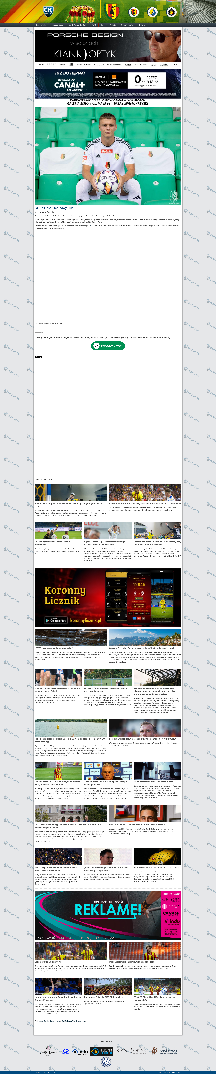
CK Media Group (176, 1072)
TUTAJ (91, 226)
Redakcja (55, 1072)
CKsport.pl (49, 1072)
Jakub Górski (44, 1021)
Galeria (113, 25)
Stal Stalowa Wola (68, 1021)
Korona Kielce (41, 25)
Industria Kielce (57, 25)
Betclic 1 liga (80, 1021)
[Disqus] (108, 387)
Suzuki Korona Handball (77, 25)
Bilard (94, 25)
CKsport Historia (127, 25)
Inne (103, 25)
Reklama (142, 25)
